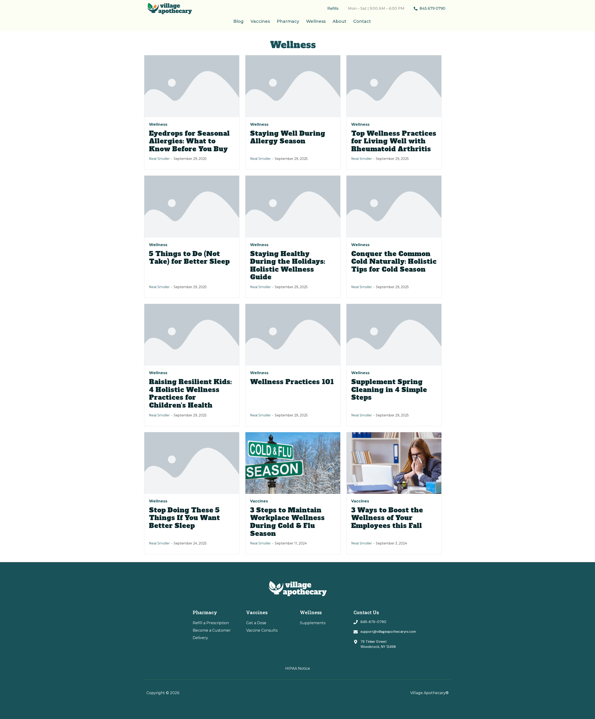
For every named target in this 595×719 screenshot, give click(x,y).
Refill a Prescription (211, 623)
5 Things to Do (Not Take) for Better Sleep (189, 257)
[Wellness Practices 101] (292, 335)
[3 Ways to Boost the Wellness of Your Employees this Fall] (394, 463)
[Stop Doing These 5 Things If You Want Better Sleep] (191, 463)
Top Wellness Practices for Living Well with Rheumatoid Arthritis (393, 141)
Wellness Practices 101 (292, 381)
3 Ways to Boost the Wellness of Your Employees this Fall (387, 518)
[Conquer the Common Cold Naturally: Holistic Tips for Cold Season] (394, 206)
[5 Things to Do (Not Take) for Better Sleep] (191, 206)
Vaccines (260, 21)
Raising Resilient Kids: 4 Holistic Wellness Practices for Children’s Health (190, 393)
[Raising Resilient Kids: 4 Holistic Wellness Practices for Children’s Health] (191, 335)
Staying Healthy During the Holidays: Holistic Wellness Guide (287, 265)
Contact (362, 21)
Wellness (316, 21)
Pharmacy (288, 21)
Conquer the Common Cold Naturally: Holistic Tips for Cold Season (393, 261)
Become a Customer (212, 630)
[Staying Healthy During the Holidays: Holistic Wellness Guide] (292, 206)
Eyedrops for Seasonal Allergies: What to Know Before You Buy (189, 141)
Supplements (312, 623)
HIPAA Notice (297, 668)
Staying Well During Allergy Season (287, 137)
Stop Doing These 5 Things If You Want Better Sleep (184, 518)
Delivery (200, 638)
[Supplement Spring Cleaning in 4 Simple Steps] (394, 335)
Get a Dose (256, 623)
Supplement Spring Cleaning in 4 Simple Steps (389, 389)
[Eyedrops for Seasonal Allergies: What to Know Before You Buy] (191, 86)
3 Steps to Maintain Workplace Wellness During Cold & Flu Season (287, 522)
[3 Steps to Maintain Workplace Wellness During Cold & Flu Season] (292, 463)
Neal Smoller (159, 159)
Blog (238, 21)
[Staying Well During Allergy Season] (292, 86)
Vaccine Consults (262, 630)
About (339, 21)
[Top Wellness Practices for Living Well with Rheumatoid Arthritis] (394, 86)
